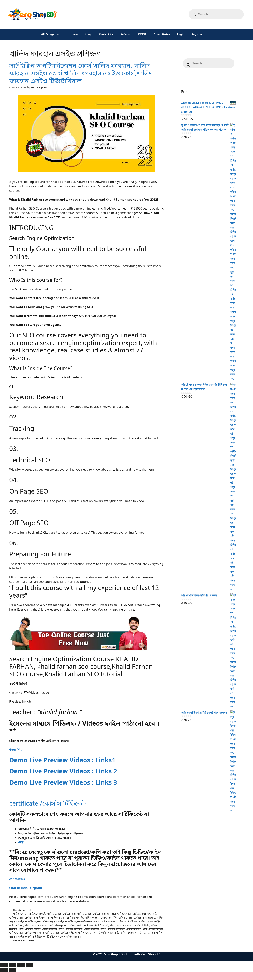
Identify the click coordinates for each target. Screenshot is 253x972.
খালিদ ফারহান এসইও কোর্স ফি (67, 918)
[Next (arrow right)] (12, 970)
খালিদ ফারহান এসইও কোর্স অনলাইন (96, 914)
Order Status (161, 34)
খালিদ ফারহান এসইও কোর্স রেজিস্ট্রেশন (45, 925)
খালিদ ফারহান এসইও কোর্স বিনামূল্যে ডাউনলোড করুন (70, 921)
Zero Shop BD (151, 954)
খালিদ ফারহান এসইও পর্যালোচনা (26, 933)
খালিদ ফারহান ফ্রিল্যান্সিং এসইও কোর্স (120, 933)
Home (74, 34)
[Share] (21, 965)
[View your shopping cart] (210, 34)
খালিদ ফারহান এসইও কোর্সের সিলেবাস (104, 929)
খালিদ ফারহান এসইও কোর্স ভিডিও (118, 921)
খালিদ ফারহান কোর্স (88, 933)
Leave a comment (24, 940)
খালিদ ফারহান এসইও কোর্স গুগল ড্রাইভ (138, 914)
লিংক (16, 749)
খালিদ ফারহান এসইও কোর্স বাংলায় (136, 918)
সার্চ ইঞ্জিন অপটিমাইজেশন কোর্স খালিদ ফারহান (56, 936)
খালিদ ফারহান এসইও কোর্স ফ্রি (101, 918)
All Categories (50, 34)
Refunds (125, 34)
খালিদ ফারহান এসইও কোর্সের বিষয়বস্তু (62, 929)
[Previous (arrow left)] (4, 970)
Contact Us (106, 34)
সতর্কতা (142, 34)
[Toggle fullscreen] (12, 965)
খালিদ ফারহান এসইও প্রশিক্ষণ (61, 933)
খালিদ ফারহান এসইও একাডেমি (29, 914)
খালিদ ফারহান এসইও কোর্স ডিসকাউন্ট (29, 918)
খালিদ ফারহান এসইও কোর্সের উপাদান (129, 925)
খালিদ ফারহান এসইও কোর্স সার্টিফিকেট (87, 925)
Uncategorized (22, 910)
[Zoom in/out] (4, 965)
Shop (88, 34)
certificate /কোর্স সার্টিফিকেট (47, 803)
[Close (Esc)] (29, 965)
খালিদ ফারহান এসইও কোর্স (61, 914)
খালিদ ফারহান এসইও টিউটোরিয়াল (144, 929)
